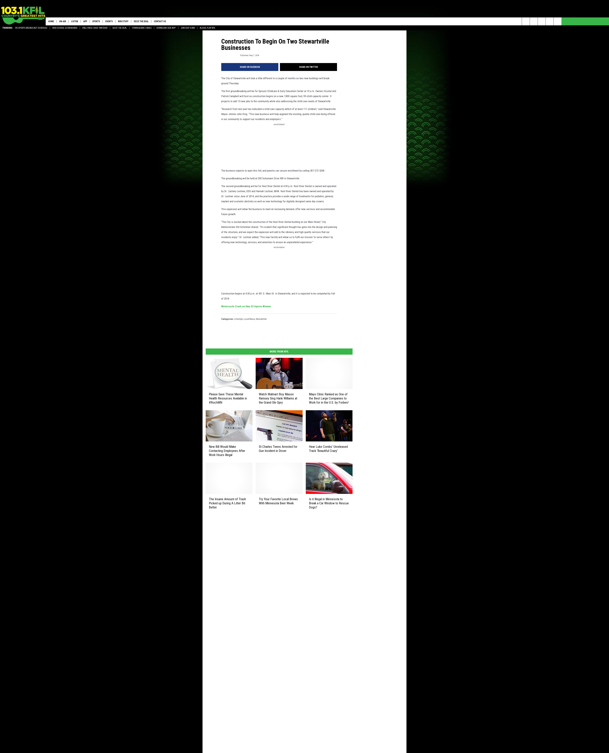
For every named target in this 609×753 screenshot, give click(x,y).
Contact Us (160, 21)
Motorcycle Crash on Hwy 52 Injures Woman (246, 306)
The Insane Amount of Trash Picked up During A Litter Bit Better (227, 503)
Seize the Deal (119, 28)
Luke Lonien (233, 55)
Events (109, 21)
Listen (74, 21)
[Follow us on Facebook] (542, 21)
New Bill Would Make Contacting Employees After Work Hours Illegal (227, 451)
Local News (249, 319)
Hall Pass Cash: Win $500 (95, 28)
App (85, 21)
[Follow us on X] (549, 21)
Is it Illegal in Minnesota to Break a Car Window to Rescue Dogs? (329, 503)
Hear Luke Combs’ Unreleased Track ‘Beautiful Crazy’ (328, 449)
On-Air (62, 21)
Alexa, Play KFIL (207, 28)
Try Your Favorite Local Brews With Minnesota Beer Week (278, 501)
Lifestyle (238, 319)
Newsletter (261, 319)
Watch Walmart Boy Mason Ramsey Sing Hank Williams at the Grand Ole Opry (278, 398)
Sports (96, 21)
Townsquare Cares (142, 28)
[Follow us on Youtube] (557, 21)
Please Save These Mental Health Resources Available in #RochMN (228, 398)
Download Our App (166, 28)
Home (51, 21)
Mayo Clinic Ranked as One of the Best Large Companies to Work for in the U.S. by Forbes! (329, 398)
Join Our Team (188, 28)
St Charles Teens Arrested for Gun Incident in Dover (278, 449)
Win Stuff (123, 21)
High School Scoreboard (64, 28)
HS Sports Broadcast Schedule (31, 28)
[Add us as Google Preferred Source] (534, 21)
